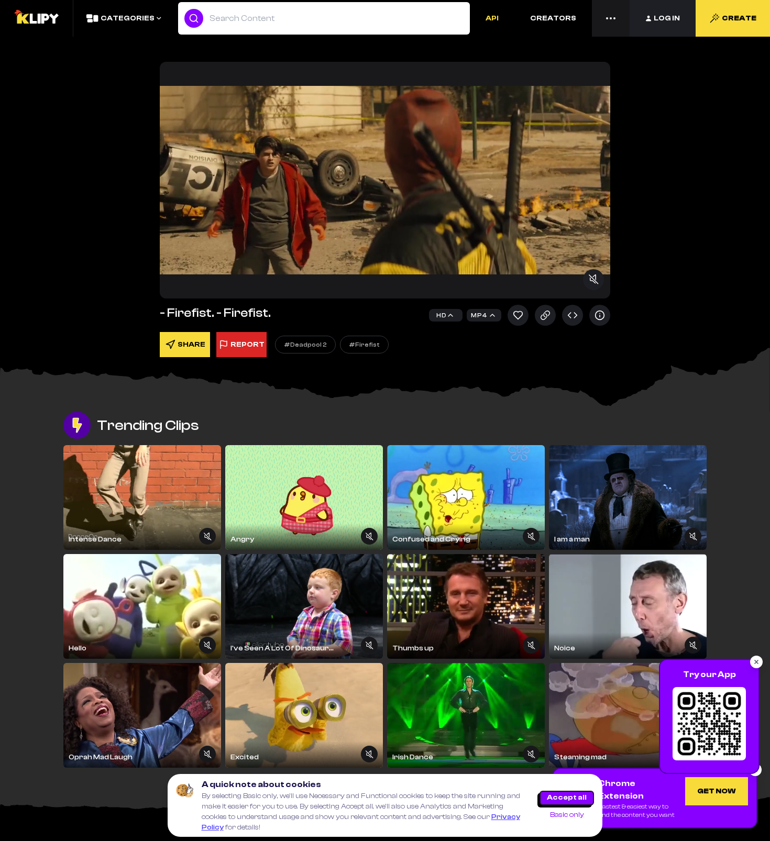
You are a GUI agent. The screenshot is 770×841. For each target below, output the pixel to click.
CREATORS (553, 18)
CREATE (739, 18)
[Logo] (36, 18)
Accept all (567, 797)
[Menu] (611, 18)
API (492, 18)
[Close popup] (756, 662)
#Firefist (364, 344)
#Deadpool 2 (305, 344)
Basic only (567, 815)
